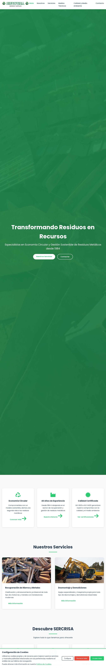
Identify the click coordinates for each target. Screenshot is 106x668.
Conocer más (15, 519)
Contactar (65, 257)
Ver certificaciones (86, 517)
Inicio (31, 3)
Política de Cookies (43, 664)
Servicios (51, 3)
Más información (15, 603)
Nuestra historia (50, 517)
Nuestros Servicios (44, 256)
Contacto (100, 3)
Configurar (67, 658)
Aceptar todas (97, 658)
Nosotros (41, 3)
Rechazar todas (81, 658)
